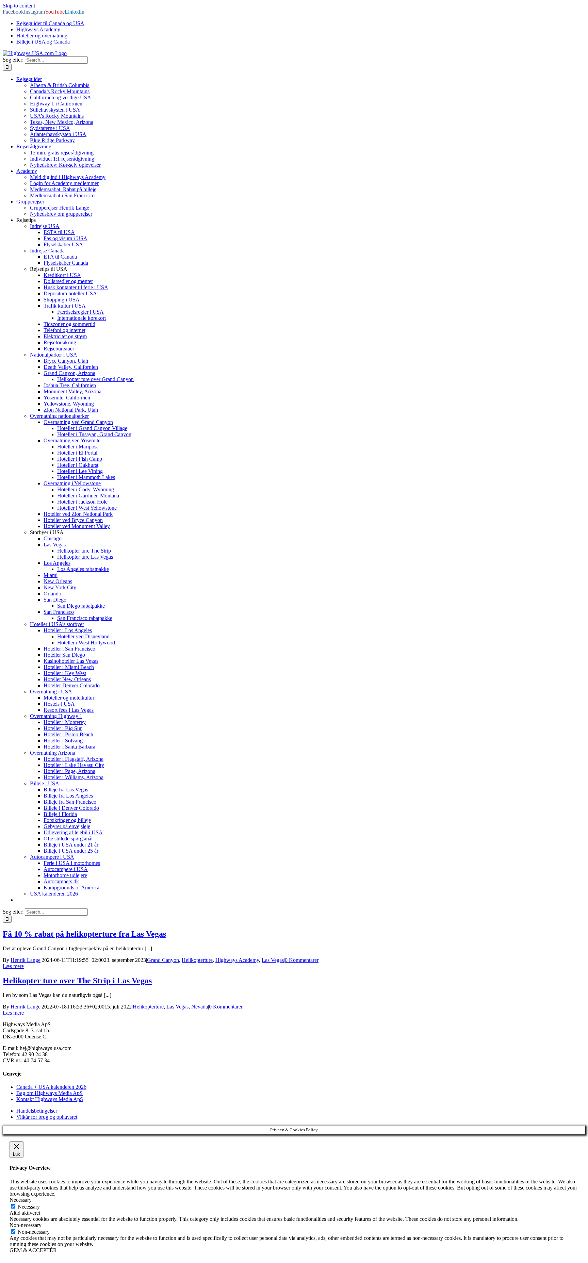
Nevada (199, 1007)
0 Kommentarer (301, 960)
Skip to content (19, 6)
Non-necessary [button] (26, 1225)
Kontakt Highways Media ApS (49, 1099)
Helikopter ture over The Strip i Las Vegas (77, 980)
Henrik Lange (25, 960)
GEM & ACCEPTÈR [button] (33, 1250)
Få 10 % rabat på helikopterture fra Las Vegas (84, 934)
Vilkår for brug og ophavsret (46, 1117)
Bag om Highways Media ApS (49, 1093)
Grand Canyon (163, 960)
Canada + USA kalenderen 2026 (51, 1087)
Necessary (29, 1207)
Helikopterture (197, 960)
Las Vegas (273, 960)
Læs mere (13, 966)
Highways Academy (237, 960)
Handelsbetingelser (36, 1111)
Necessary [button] (21, 1200)
